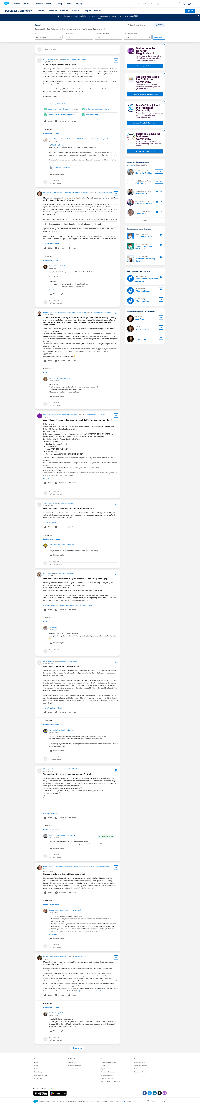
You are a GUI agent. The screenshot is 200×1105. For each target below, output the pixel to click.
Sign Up (190, 11)
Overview (40, 11)
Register (112, 16)
